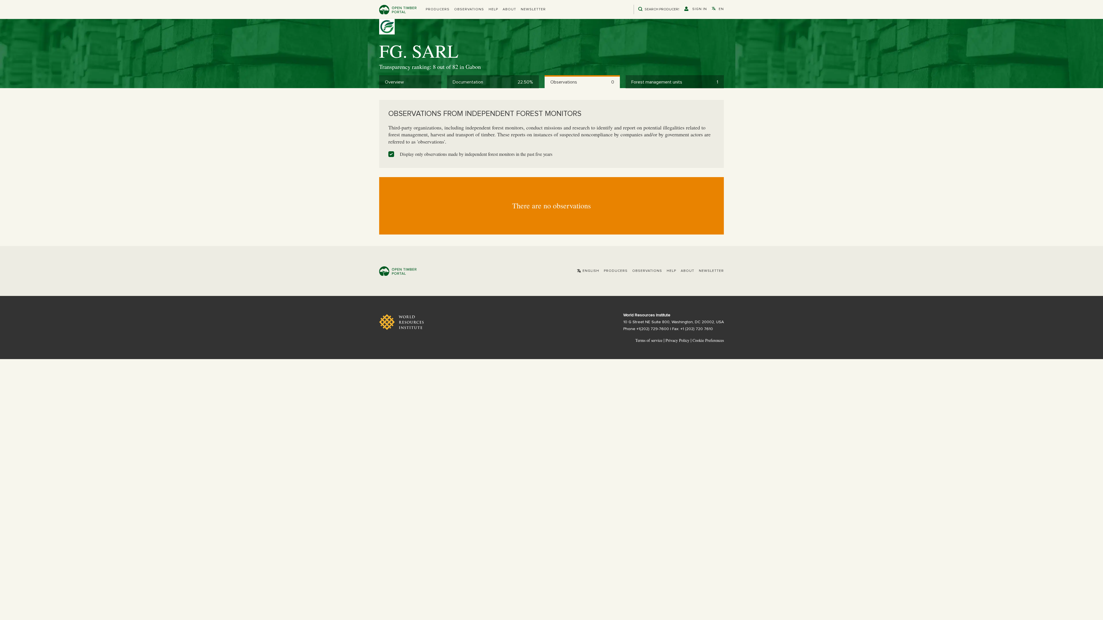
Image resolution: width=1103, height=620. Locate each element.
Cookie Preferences (708, 340)
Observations (469, 9)
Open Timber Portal (397, 9)
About (509, 9)
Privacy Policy (677, 340)
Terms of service (648, 340)
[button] (438, 9)
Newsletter (533, 9)
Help (493, 9)
